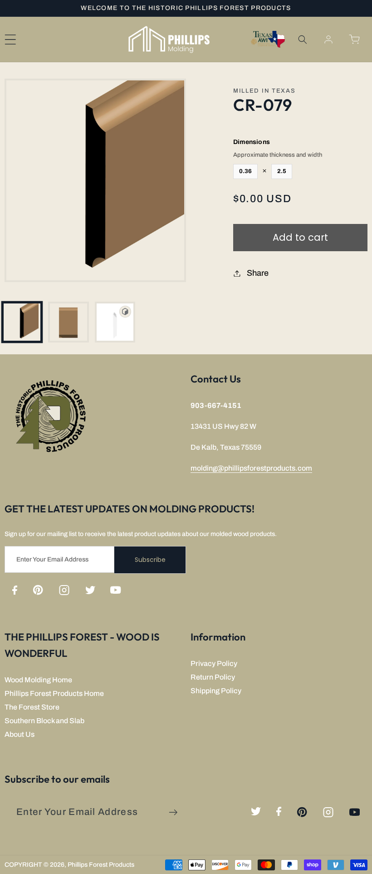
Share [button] (258, 273)
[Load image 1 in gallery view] (22, 322)
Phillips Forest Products (101, 864)
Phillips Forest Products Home (54, 693)
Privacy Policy (214, 663)
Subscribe (150, 559)
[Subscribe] (173, 812)
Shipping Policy (216, 691)
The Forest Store (32, 707)
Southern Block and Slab (44, 721)
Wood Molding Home (38, 680)
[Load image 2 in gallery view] (68, 322)
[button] (302, 39)
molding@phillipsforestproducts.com (251, 468)
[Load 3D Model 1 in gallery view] (115, 322)
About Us (19, 734)
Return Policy (213, 677)
